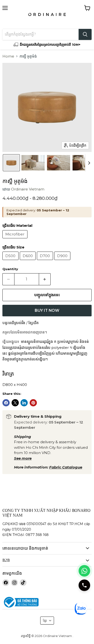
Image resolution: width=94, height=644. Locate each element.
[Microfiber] (15, 239)
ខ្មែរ (45, 620)
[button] (11, 163)
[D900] (63, 261)
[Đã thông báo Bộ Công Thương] (47, 602)
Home (8, 56)
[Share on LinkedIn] (24, 402)
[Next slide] (89, 163)
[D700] (45, 261)
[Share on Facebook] (6, 402)
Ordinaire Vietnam (27, 189)
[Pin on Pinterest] (33, 402)
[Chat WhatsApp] (84, 571)
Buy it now (47, 310)
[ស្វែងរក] (85, 34)
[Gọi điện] (84, 585)
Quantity (10, 269)
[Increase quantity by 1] (45, 279)
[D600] (28, 261)
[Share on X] (15, 402)
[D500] (11, 261)
